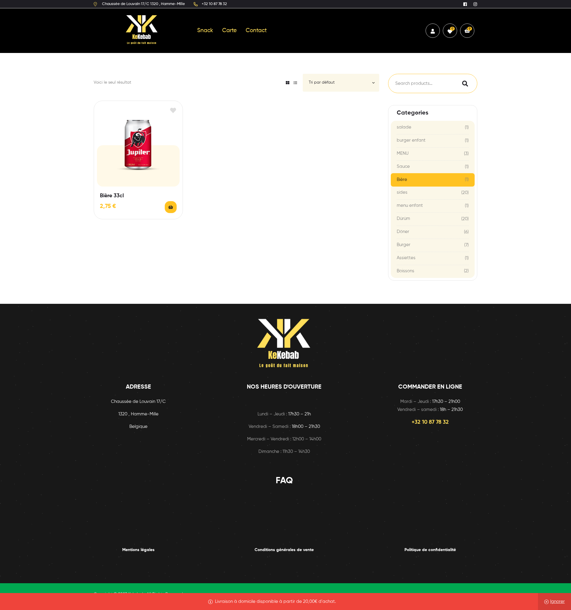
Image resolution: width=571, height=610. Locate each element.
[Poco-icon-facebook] (465, 4)
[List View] (295, 82)
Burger (403, 245)
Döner (403, 231)
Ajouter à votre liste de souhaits (173, 110)
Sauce (403, 166)
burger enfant (411, 140)
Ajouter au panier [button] (171, 207)
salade (404, 127)
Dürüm (403, 218)
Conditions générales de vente (284, 550)
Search (463, 83)
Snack (205, 30)
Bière (402, 179)
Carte (229, 30)
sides (402, 192)
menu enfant (410, 205)
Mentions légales (138, 550)
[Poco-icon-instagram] (475, 4)
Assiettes (406, 258)
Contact (256, 30)
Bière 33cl (112, 195)
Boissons (405, 271)
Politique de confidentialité (430, 550)
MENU (403, 153)
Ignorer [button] (557, 601)
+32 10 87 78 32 (430, 422)
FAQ (284, 480)
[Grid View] (287, 82)
